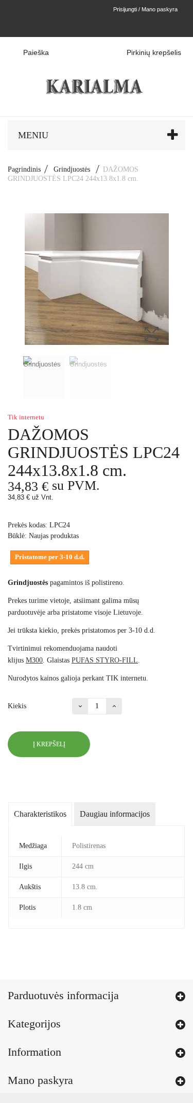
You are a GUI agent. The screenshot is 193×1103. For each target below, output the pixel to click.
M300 (34, 660)
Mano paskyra (40, 1080)
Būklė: (17, 536)
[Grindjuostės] (44, 377)
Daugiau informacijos (115, 814)
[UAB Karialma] (97, 76)
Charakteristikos (40, 814)
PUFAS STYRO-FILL (105, 660)
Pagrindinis (24, 169)
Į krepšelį (49, 744)
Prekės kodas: (27, 525)
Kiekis (17, 706)
